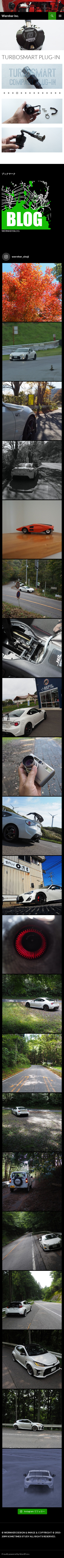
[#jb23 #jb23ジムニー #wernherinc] (32, 1181)
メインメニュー (60, 16)
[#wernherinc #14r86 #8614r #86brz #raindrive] (32, 1478)
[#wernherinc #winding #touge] (32, 1063)
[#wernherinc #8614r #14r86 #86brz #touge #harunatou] (32, 1122)
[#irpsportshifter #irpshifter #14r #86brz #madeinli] (32, 648)
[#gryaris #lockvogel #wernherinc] (32, 1300)
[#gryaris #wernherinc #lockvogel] (32, 1359)
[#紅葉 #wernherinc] (32, 292)
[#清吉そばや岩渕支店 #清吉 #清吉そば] (32, 885)
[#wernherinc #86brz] (32, 588)
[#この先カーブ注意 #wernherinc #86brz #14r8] (32, 470)
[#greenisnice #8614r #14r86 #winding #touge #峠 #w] (32, 1241)
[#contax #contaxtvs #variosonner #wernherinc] (32, 766)
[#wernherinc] (32, 826)
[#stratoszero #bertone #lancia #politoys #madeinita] (32, 529)
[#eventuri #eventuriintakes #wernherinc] (32, 944)
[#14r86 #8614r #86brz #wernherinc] (32, 351)
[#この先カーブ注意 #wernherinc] (32, 411)
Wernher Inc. (10, 16)
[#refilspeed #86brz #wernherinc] (32, 707)
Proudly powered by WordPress (16, 1554)
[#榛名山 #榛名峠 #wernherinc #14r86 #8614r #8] (32, 1003)
